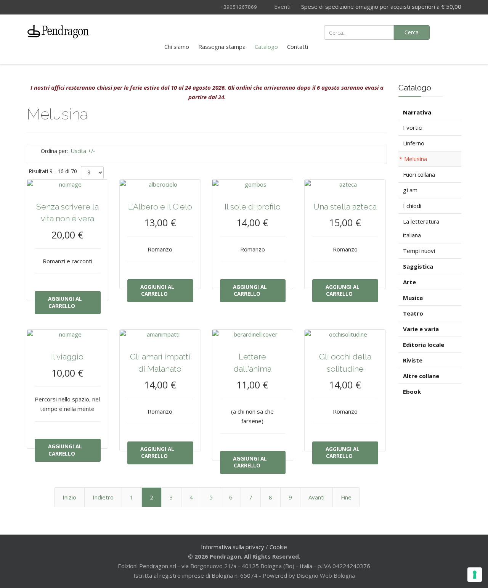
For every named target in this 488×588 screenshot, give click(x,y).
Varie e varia (421, 329)
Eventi (282, 6)
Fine (346, 497)
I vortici (412, 127)
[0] (451, 31)
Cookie (278, 547)
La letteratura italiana (421, 228)
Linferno (413, 143)
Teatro (413, 313)
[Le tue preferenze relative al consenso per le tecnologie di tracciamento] (474, 574)
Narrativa (417, 112)
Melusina (415, 159)
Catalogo (266, 46)
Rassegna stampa (222, 46)
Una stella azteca (345, 206)
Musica (413, 297)
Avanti (316, 497)
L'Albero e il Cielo (160, 206)
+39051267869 (238, 6)
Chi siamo (176, 46)
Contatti (297, 46)
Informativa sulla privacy (232, 547)
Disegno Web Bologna (326, 575)
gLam (410, 190)
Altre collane (421, 376)
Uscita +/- (83, 151)
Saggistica (418, 266)
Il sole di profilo (253, 206)
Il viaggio (67, 356)
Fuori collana (419, 174)
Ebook (412, 391)
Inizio (69, 497)
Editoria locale (423, 344)
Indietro (103, 497)
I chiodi (412, 205)
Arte (409, 282)
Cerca (412, 32)
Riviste (412, 360)
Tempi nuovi (419, 251)
